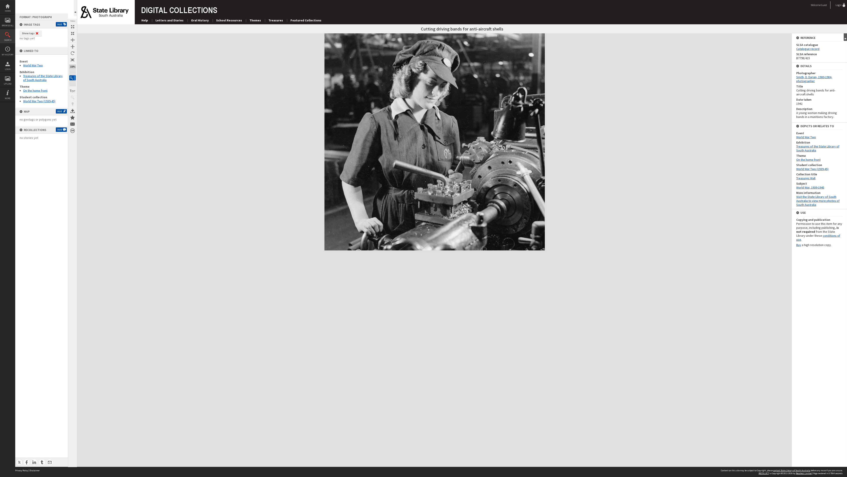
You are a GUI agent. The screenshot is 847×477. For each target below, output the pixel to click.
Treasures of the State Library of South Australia (43, 78)
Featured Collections (305, 20)
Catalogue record (807, 49)
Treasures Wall (805, 178)
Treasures (275, 20)
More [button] (7, 98)
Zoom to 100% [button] (72, 60)
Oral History (200, 20)
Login (8, 69)
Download (72, 111)
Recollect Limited (804, 473)
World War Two (33, 65)
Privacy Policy (21, 470)
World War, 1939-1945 (810, 187)
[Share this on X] (19, 459)
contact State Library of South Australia (791, 470)
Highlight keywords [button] (72, 104)
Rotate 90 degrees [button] (72, 53)
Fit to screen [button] (72, 33)
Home (8, 10)
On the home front (35, 91)
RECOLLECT (764, 473)
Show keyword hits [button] (72, 97)
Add (59, 24)
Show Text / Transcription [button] (72, 91)
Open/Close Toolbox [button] (75, 8)
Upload (7, 83)
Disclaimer (35, 470)
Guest (824, 5)
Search (7, 40)
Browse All (8, 25)
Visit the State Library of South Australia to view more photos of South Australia (818, 201)
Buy (798, 245)
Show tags (28, 33)
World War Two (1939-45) (39, 101)
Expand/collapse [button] (845, 37)
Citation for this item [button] (72, 130)
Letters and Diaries (170, 20)
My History (7, 54)
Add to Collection (72, 117)
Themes (255, 20)
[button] (72, 77)
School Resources (229, 20)
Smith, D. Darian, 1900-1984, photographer (814, 79)
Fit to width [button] (72, 40)
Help (144, 20)
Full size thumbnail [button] (72, 26)
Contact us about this (72, 124)
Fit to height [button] (72, 46)
